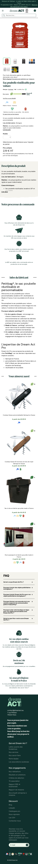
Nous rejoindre (14, 814)
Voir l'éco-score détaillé (9, 98)
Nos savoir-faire (15, 755)
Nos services (13, 752)
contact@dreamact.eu (15, 710)
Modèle (5, 134)
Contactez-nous (15, 821)
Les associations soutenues (19, 762)
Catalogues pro (14, 811)
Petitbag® (10, 89)
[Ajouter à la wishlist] (26, 89)
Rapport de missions (16, 790)
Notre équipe (13, 759)
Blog (10, 805)
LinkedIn (12, 808)
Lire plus (4, 192)
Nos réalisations (15, 772)
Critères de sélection (16, 778)
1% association (14, 781)
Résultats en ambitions (17, 775)
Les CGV (12, 818)
